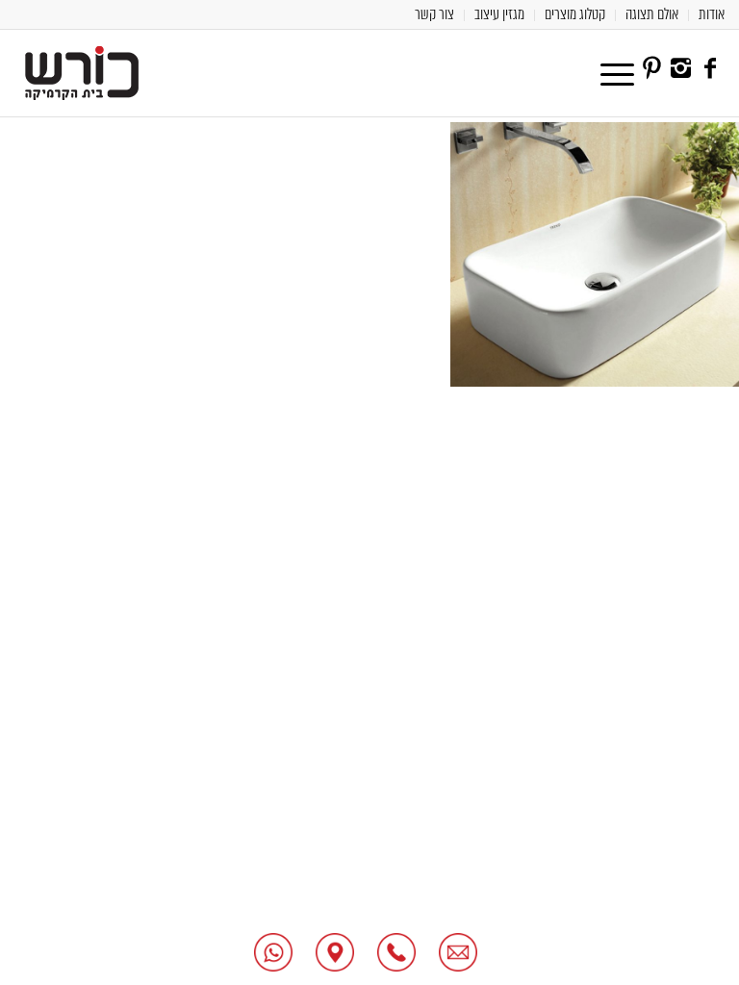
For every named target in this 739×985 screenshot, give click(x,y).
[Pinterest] (652, 68)
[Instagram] (681, 68)
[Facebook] (710, 68)
